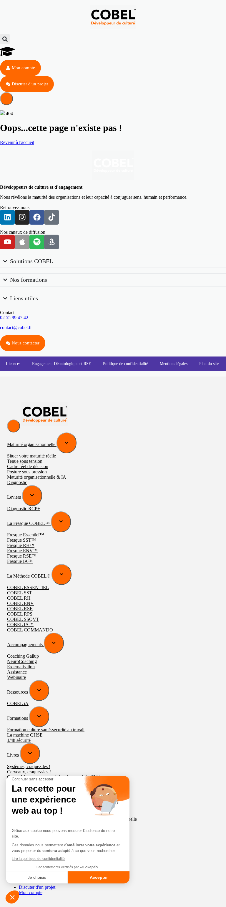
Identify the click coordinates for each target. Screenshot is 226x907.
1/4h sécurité (19, 740)
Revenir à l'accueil (17, 142)
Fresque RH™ (20, 545)
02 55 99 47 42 (14, 317)
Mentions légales (173, 364)
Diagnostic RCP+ (23, 508)
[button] (5, 39)
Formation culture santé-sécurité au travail (45, 729)
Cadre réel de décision (27, 466)
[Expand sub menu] (66, 442)
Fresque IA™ (20, 561)
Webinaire (16, 677)
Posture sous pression (27, 471)
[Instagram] (22, 217)
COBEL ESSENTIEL (28, 587)
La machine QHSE (25, 734)
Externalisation (21, 666)
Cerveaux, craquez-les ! (29, 771)
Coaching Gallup (23, 656)
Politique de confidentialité (125, 364)
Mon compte (30, 892)
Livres (13, 754)
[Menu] (6, 98)
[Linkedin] (7, 217)
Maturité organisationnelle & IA (36, 477)
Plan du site (209, 364)
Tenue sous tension (24, 461)
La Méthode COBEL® (29, 575)
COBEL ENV (20, 603)
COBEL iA (18, 703)
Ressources (18, 691)
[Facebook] (36, 217)
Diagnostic (17, 482)
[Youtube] (7, 242)
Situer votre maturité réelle (31, 455)
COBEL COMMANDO (30, 629)
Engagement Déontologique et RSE (61, 364)
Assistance (17, 671)
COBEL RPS (19, 613)
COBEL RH (19, 598)
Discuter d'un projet (37, 887)
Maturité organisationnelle (31, 444)
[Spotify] (36, 242)
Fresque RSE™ (21, 555)
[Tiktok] (51, 217)
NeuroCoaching (22, 661)
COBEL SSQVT (23, 619)
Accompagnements (25, 644)
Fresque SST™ (21, 540)
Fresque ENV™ (22, 550)
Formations (18, 718)
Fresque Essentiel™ (25, 534)
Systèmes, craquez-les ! (28, 766)
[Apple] (22, 242)
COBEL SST (19, 592)
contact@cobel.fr (16, 327)
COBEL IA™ (20, 624)
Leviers (14, 497)
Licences (13, 364)
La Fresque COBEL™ (29, 523)
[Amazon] (51, 242)
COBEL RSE (20, 608)
